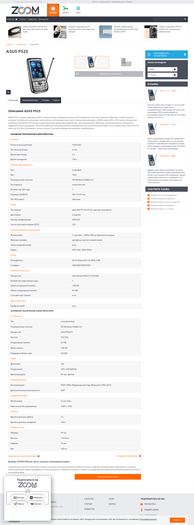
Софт (78, 13)
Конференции (118, 2)
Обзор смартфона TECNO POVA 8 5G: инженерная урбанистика (170, 29)
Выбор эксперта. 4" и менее (162, 209)
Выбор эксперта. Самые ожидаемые (165, 202)
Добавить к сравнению (110, 74)
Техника (53, 13)
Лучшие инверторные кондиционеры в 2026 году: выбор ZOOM (126, 29)
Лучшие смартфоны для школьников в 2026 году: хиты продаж (81, 29)
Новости (32, 19)
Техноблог (43, 19)
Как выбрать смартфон (161, 54)
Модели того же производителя (164, 195)
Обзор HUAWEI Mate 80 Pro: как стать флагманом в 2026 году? (35, 29)
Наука (65, 13)
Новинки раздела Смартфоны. (163, 198)
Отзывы (45, 100)
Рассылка (150, 504)
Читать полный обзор (108, 477)
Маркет (129, 2)
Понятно (177, 520)
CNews (95, 2)
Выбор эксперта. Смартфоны (162, 205)
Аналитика (104, 2)
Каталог (11, 19)
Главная (9, 44)
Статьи (23, 19)
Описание (13, 100)
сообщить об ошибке (127, 456)
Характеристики (30, 100)
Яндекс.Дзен (151, 510)
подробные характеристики (22, 456)
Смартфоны (21, 44)
